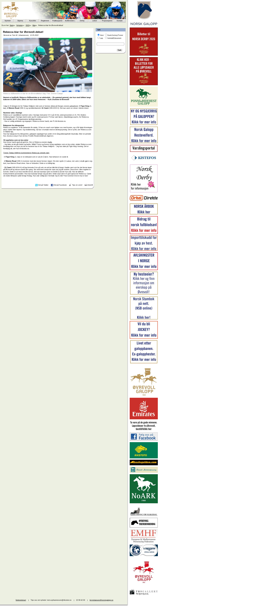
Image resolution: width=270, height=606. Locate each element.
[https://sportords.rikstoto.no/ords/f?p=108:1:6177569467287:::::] (144, 319)
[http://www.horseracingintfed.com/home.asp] (144, 555)
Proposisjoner (107, 21)
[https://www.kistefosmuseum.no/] (144, 162)
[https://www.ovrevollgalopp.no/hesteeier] (144, 294)
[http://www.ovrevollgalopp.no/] (144, 396)
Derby (82, 21)
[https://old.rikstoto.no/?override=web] (144, 458)
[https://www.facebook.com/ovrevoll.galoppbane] (144, 440)
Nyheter (8, 21)
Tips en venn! (77, 185)
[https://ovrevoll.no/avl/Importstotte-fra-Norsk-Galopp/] (144, 250)
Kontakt (119, 21)
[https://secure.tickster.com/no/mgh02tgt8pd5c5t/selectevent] (144, 85)
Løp (101, 38)
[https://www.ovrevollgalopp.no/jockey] (144, 338)
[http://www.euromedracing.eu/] (144, 542)
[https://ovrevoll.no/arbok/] (144, 214)
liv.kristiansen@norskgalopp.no (101, 600)
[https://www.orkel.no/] (144, 201)
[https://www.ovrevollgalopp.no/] (144, 125)
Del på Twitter (43, 185)
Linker (94, 21)
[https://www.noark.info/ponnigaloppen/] (144, 106)
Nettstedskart (21, 600)
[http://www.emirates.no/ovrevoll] (144, 419)
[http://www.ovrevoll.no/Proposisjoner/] (144, 586)
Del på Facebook (60, 185)
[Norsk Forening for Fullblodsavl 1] (144, 516)
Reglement (45, 21)
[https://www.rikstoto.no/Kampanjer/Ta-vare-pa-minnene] (144, 430)
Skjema (20, 21)
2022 (27, 25)
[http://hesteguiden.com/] (144, 465)
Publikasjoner (57, 21)
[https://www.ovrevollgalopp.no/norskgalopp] (144, 26)
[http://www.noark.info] (144, 503)
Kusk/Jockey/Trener (115, 35)
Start (11, 25)
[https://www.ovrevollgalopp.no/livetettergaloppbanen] (144, 363)
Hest (102, 35)
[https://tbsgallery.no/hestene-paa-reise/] (144, 595)
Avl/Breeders (70, 21)
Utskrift (90, 185)
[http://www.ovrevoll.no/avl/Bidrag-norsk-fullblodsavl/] (144, 233)
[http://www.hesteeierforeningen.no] (144, 472)
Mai (33, 25)
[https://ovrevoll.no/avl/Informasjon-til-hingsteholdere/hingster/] (144, 269)
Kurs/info (32, 21)
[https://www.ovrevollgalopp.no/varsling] (144, 151)
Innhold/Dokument (114, 38)
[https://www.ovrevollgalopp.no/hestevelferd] (144, 143)
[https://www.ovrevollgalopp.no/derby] (144, 192)
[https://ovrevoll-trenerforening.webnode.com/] (144, 527)
